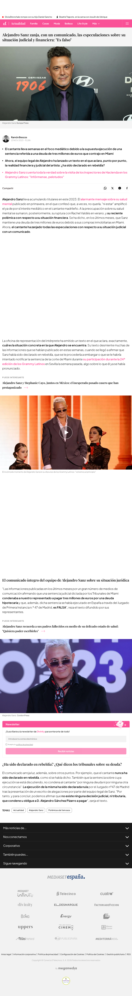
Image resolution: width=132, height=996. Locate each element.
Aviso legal (6, 954)
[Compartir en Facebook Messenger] (120, 188)
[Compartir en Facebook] (127, 188)
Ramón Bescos (19, 137)
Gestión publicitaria (115, 954)
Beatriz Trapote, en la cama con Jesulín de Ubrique (83, 17)
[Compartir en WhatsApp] (105, 188)
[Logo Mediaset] (66, 878)
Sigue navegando (15, 863)
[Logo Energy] (66, 916)
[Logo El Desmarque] (66, 905)
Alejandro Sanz (36, 810)
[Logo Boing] (25, 916)
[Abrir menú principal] (127, 23)
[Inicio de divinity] (4, 23)
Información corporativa (24, 954)
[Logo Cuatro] (106, 894)
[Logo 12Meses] (106, 927)
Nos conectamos (15, 837)
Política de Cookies (95, 954)
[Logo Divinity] (25, 905)
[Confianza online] (66, 983)
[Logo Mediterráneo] (106, 938)
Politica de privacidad (48, 954)
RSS (129, 954)
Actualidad (18, 23)
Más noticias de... (15, 828)
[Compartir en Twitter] (112, 188)
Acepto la (20, 744)
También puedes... (15, 854)
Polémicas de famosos (59, 810)
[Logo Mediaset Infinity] (25, 894)
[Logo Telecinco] (66, 894)
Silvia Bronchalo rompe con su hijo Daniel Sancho (28, 17)
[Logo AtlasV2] (25, 938)
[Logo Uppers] (25, 927)
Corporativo (11, 845)
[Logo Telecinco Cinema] (66, 927)
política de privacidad (24, 744)
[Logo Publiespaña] (66, 939)
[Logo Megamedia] (67, 968)
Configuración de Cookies (72, 954)
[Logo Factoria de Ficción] (106, 905)
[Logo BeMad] (106, 916)
